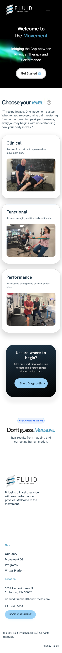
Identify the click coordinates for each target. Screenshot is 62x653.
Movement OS (14, 559)
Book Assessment (20, 614)
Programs (11, 565)
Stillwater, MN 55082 (18, 592)
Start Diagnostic (31, 383)
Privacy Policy (51, 645)
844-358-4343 (14, 605)
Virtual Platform (15, 570)
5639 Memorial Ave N (19, 588)
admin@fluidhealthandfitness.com (27, 599)
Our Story (11, 554)
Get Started (29, 73)
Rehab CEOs (29, 632)
